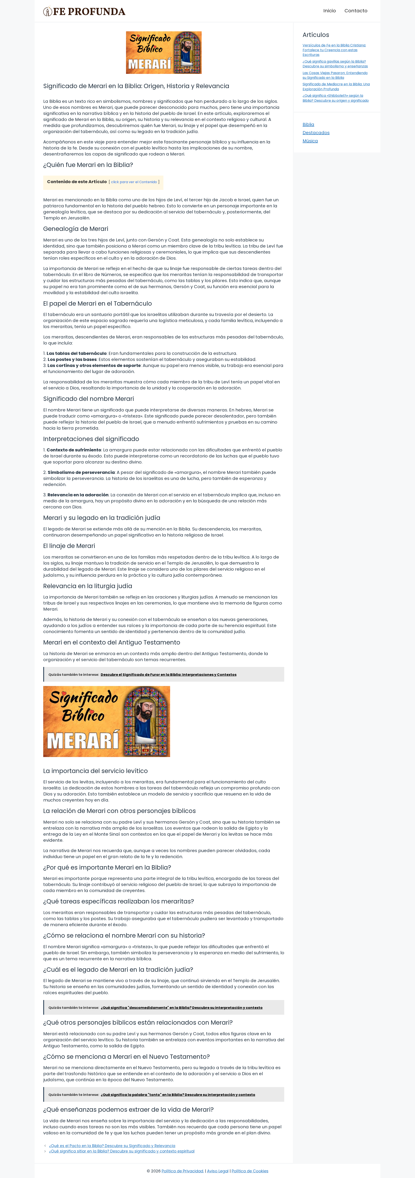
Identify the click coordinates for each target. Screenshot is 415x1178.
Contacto (356, 10)
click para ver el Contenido (134, 181)
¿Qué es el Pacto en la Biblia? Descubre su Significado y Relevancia (112, 1145)
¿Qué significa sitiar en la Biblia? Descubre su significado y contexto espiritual (122, 1151)
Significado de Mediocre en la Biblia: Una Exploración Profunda (336, 86)
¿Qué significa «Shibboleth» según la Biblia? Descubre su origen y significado (336, 98)
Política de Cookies (250, 1171)
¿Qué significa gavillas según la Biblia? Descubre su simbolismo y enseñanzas (335, 64)
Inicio (329, 10)
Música (310, 141)
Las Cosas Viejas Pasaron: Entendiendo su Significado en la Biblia (335, 75)
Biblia (308, 124)
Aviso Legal (217, 1171)
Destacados (316, 133)
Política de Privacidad (182, 1171)
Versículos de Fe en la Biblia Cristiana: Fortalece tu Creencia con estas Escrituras (334, 50)
